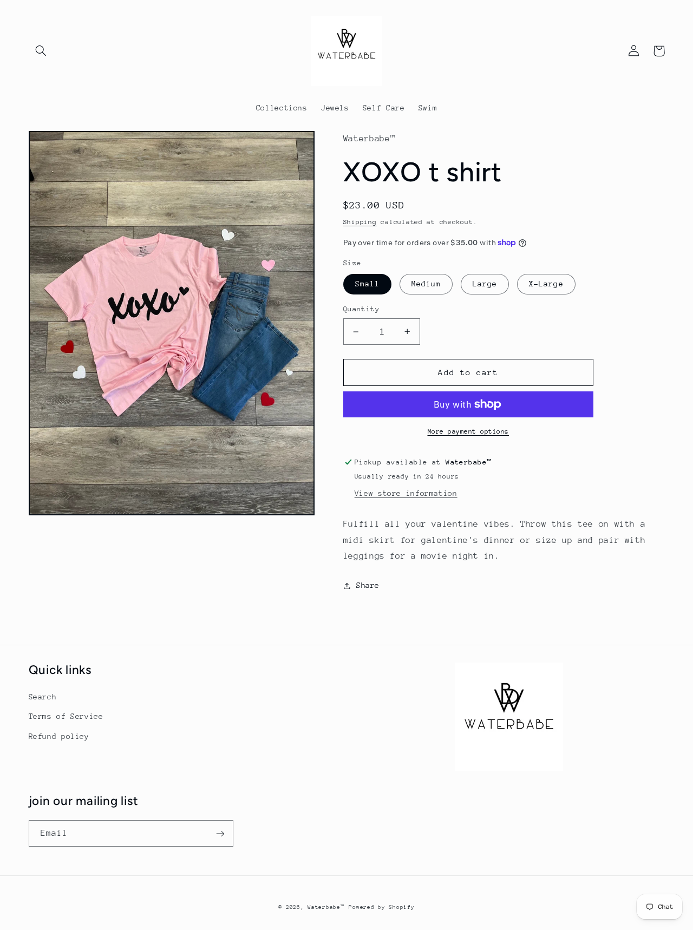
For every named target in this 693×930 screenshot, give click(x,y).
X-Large (546, 283)
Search (43, 696)
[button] (41, 50)
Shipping (360, 222)
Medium (426, 283)
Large (485, 283)
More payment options (468, 431)
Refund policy (59, 736)
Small (367, 283)
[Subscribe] (219, 833)
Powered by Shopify (381, 907)
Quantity (361, 309)
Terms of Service (66, 716)
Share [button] (368, 585)
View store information (406, 493)
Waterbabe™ (326, 907)
